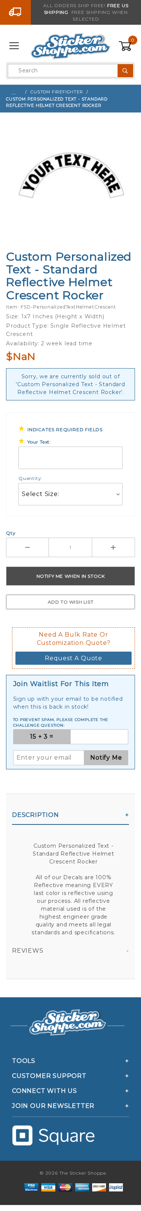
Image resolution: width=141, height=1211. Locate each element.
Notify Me (106, 757)
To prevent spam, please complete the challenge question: (61, 722)
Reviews (28, 950)
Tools (23, 1060)
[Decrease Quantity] (27, 547)
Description (35, 814)
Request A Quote (73, 658)
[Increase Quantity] (113, 547)
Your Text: (39, 442)
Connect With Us (44, 1090)
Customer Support (49, 1075)
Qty (10, 533)
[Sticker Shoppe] (70, 45)
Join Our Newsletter (53, 1105)
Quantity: (30, 478)
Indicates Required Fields (65, 429)
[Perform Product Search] (125, 70)
